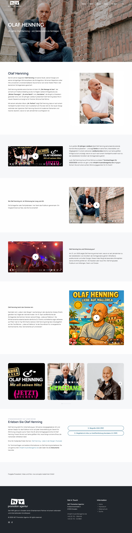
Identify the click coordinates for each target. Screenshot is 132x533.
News (91, 4)
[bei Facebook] (12, 522)
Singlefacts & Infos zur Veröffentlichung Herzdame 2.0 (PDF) (96, 433)
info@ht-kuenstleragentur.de (29, 448)
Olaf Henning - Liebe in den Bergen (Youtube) (47, 441)
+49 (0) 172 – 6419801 (74, 519)
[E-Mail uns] (9, 522)
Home (84, 4)
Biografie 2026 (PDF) (97, 428)
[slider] (25, 164)
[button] (120, 383)
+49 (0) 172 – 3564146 (74, 516)
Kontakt (114, 4)
